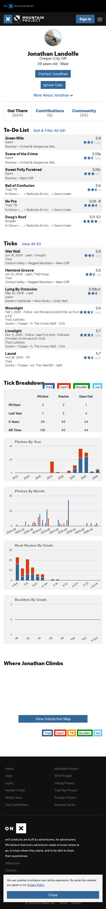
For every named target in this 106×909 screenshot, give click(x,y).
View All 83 (31, 244)
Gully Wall (60, 301)
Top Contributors (17, 805)
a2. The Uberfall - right (46, 365)
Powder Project (65, 797)
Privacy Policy (35, 885)
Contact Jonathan (53, 73)
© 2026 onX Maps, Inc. (40, 903)
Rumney (11, 146)
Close (53, 895)
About (9, 769)
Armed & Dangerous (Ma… (38, 146)
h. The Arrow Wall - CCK (48, 323)
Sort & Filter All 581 (49, 130)
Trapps (22, 323)
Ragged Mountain (40, 263)
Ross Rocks (42, 301)
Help (8, 776)
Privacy (76, 903)
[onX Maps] (15, 832)
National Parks (64, 805)
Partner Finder (15, 790)
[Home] (26, 19)
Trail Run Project (65, 790)
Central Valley (15, 263)
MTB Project (63, 776)
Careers (11, 870)
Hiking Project (64, 783)
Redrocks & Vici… (38, 194)
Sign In (85, 19)
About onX (12, 863)
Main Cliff (26, 178)
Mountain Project (66, 769)
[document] (53, 888)
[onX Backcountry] (19, 6)
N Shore (11, 194)
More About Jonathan (52, 95)
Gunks (9, 323)
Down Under (62, 194)
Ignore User (53, 85)
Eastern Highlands (18, 301)
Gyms (9, 783)
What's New (13, 797)
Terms (63, 903)
